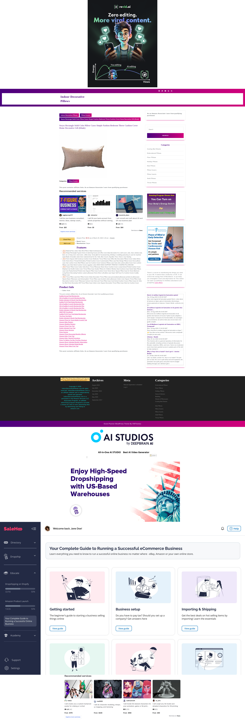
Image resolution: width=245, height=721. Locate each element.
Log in (125, 387)
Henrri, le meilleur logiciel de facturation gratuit (162, 295)
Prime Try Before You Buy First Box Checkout (73, 340)
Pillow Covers (85, 115)
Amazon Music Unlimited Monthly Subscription (73, 342)
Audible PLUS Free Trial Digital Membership (72, 314)
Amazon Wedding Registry (67, 324)
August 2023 (96, 385)
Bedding (157, 396)
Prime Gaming (63, 332)
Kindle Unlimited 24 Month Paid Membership (72, 300)
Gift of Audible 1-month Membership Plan (71, 308)
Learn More (159, 282)
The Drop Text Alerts (65, 316)
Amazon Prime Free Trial (66, 326)
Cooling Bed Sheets (154, 149)
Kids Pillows (151, 166)
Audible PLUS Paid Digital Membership (71, 302)
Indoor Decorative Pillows (69, 115)
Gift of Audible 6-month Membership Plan (71, 306)
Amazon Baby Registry (66, 322)
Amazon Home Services (66, 330)
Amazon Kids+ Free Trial (66, 336)
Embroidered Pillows (154, 153)
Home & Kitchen (160, 394)
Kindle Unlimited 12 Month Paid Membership (72, 310)
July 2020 (95, 394)
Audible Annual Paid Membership (69, 296)
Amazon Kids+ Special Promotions (69, 338)
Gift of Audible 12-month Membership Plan (72, 298)
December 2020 (97, 391)
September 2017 (97, 400)
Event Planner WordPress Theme (117, 424)
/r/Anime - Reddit (152, 337)
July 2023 (95, 388)
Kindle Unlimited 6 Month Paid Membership (72, 318)
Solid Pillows (151, 178)
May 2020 (95, 397)
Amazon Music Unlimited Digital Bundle (71, 344)
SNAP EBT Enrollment (66, 312)
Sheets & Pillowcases (161, 399)
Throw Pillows (152, 182)
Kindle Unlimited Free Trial (67, 328)
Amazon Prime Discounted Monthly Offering (72, 334)
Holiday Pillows (152, 161)
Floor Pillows (151, 157)
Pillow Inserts (151, 174)
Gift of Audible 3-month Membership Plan (71, 304)
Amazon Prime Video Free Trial (68, 346)
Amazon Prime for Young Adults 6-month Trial (73, 320)
